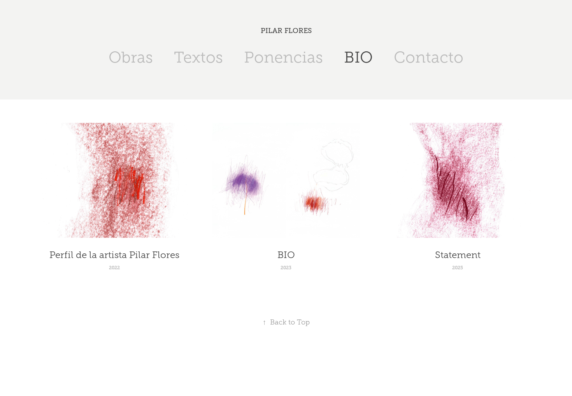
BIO (358, 57)
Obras (131, 57)
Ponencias (283, 57)
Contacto (428, 57)
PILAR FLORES (286, 31)
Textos (198, 57)
